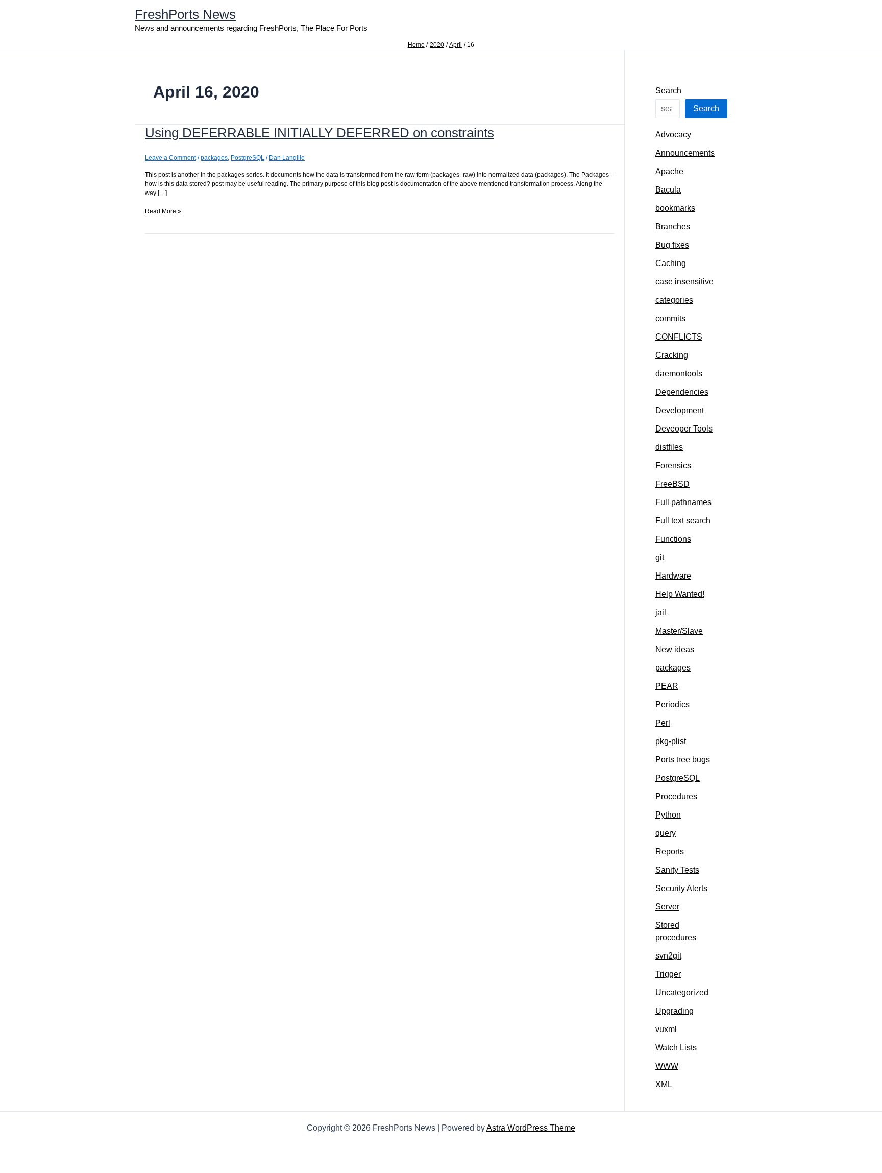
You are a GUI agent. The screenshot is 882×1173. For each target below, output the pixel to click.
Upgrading (674, 1011)
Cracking (671, 355)
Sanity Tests (677, 870)
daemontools (678, 373)
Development (679, 410)
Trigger (668, 974)
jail (660, 612)
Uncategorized (681, 992)
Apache (669, 171)
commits (670, 318)
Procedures (676, 796)
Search (668, 90)
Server (667, 906)
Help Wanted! (679, 594)
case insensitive (684, 281)
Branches (672, 226)
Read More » (163, 211)
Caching (670, 263)
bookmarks (675, 208)
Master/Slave (679, 631)
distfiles (669, 447)
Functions (673, 539)
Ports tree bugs (682, 759)
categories (674, 300)
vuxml (666, 1029)
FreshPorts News (185, 14)
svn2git (668, 955)
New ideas (674, 649)
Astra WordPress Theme (530, 1127)
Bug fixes (672, 245)
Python (668, 814)
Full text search (682, 520)
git (659, 557)
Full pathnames (683, 502)
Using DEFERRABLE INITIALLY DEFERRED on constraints (319, 132)
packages (214, 157)
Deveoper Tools (684, 428)
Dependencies (681, 392)
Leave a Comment (170, 157)
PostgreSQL (247, 157)
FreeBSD (672, 484)
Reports (669, 851)
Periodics (672, 704)
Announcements (685, 153)
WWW (666, 1066)
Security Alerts (681, 888)
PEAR (666, 686)
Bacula (668, 189)
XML (663, 1084)
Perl (662, 723)
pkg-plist (670, 741)
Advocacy (673, 134)
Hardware (673, 575)
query (665, 833)
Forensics (673, 465)
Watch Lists (676, 1047)
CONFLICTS (678, 336)
